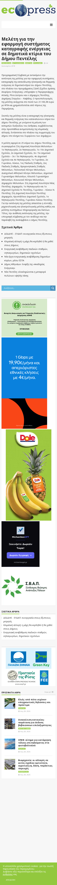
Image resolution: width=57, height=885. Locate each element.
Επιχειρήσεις (23, 772)
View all (48, 692)
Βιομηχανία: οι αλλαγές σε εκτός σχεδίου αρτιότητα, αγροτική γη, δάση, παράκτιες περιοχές (35, 764)
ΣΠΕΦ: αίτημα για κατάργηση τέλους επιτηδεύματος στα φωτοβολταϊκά (34, 742)
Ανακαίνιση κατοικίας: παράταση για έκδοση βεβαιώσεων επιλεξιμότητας (35, 722)
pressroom (6, 63)
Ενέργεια (29, 63)
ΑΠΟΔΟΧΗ (10, 880)
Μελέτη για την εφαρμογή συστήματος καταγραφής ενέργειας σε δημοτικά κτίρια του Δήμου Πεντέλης (26, 48)
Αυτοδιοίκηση (18, 63)
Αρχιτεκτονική (24, 728)
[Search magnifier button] (52, 288)
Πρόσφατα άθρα (11, 692)
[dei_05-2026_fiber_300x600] (24, 382)
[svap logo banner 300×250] (24, 586)
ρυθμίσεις (8, 874)
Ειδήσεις (22, 708)
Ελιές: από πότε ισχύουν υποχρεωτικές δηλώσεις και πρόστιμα (34, 702)
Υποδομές (38, 63)
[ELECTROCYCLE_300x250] (24, 317)
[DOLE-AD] (28, 474)
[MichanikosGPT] (21, 543)
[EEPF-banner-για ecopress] (28, 666)
